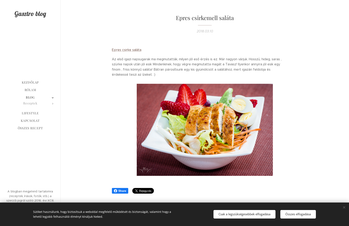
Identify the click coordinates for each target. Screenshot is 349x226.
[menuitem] (30, 82)
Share (122, 190)
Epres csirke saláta (126, 50)
